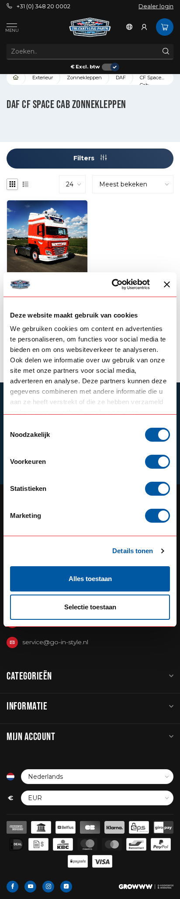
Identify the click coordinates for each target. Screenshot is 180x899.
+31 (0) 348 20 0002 (43, 6)
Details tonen (132, 550)
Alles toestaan (90, 578)
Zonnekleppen (84, 77)
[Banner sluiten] (167, 284)
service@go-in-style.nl (55, 642)
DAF (121, 77)
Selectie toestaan (90, 607)
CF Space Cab (150, 79)
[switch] (157, 462)
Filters (84, 158)
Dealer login (155, 6)
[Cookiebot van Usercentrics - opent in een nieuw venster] (113, 284)
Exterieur (42, 77)
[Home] (16, 78)
